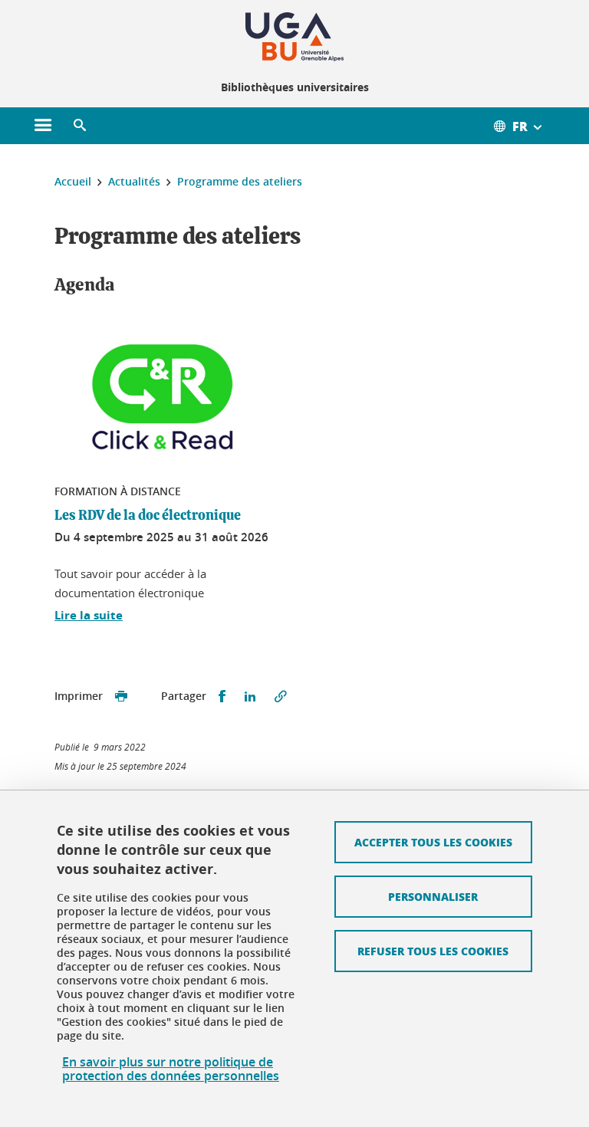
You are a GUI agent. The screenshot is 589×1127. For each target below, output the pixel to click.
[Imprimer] (121, 696)
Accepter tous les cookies (433, 841)
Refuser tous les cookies (432, 950)
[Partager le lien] (280, 696)
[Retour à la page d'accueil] (294, 36)
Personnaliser (433, 896)
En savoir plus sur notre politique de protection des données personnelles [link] (170, 1069)
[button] (79, 125)
